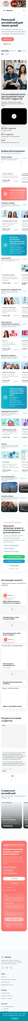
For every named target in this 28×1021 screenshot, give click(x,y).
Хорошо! (14, 1018)
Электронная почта (9, 46)
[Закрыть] (24, 4)
